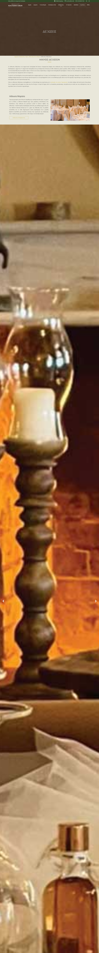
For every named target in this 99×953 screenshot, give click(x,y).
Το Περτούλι (68, 4)
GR (89, 1)
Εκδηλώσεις (61, 4)
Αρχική (29, 4)
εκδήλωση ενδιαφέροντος (19, 117)
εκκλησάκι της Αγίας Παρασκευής (59, 82)
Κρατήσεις (82, 4)
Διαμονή (35, 4)
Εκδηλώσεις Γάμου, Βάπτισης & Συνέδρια (29, 56)
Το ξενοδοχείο (43, 4)
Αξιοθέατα (76, 4)
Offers (88, 4)
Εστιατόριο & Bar (52, 4)
